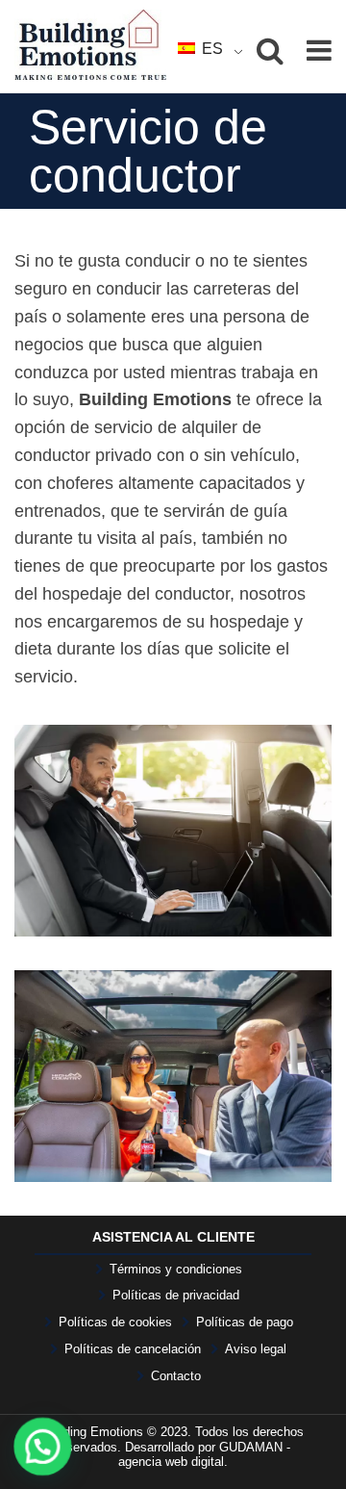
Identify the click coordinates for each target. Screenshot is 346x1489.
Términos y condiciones (176, 1269)
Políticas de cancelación (132, 1349)
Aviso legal (255, 1349)
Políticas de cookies (115, 1322)
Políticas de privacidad (175, 1295)
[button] (43, 1446)
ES (210, 48)
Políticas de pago (244, 1322)
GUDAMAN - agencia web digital (204, 1455)
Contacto (176, 1376)
